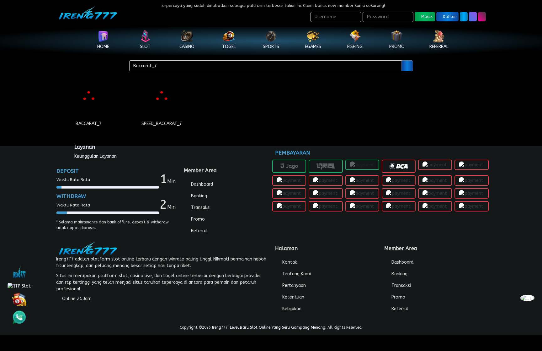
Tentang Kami (296, 274)
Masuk (426, 16)
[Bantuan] (464, 16)
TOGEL (229, 46)
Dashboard (201, 184)
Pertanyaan (293, 285)
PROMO (397, 46)
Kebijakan (291, 308)
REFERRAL (439, 46)
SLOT (145, 46)
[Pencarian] (407, 65)
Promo (197, 219)
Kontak (289, 262)
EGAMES (313, 46)
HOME (103, 46)
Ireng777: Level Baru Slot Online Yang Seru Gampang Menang (268, 327)
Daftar (449, 16)
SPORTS (271, 46)
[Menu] (482, 16)
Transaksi (200, 207)
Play (88, 102)
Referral (199, 230)
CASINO (186, 46)
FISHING (355, 46)
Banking (198, 196)
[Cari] (473, 16)
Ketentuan (292, 297)
